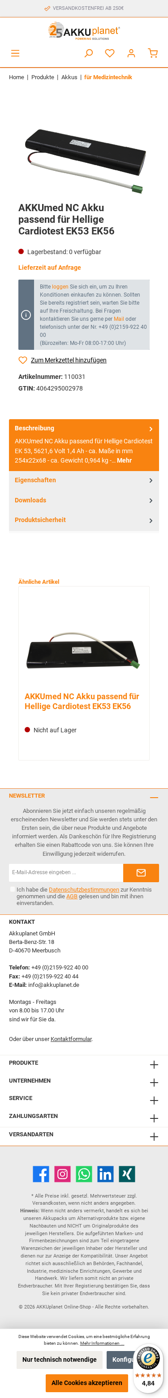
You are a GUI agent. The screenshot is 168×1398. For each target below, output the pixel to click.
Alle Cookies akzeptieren (87, 1383)
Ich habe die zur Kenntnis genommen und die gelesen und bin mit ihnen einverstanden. (84, 896)
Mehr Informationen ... (102, 1343)
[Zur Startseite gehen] (84, 31)
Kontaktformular (71, 1039)
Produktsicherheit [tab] (40, 520)
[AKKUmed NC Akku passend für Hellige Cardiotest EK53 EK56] (84, 640)
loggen (60, 287)
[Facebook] (41, 1174)
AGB (72, 896)
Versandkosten (49, 1203)
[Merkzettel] (110, 53)
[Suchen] (88, 53)
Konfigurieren (132, 1360)
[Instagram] (62, 1174)
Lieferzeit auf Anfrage (49, 268)
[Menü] (15, 53)
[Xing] (127, 1174)
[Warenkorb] (153, 53)
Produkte (23, 1062)
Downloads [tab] (30, 500)
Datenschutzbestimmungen (84, 889)
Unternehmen (30, 1080)
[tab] (84, 445)
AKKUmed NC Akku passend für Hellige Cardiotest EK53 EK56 (82, 701)
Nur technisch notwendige (59, 1360)
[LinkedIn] (105, 1174)
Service (20, 1098)
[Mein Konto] (131, 53)
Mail (119, 319)
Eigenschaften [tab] (35, 480)
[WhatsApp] (84, 1174)
